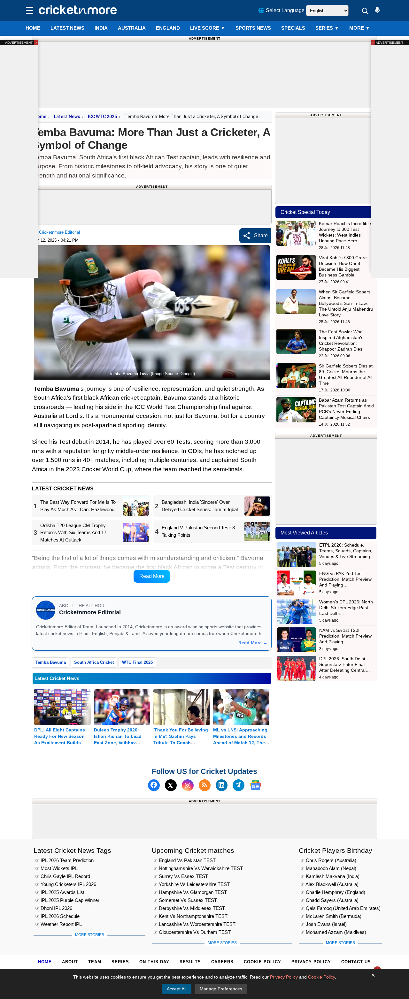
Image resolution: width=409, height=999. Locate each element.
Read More (152, 576)
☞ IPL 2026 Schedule (57, 916)
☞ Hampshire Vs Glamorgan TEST (190, 892)
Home (33, 28)
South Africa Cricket (94, 662)
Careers (222, 961)
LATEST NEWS (67, 28)
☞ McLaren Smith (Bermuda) (330, 916)
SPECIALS (293, 28)
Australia (132, 28)
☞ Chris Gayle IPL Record (62, 876)
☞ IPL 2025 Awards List (59, 892)
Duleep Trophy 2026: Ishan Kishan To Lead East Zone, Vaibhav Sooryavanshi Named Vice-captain (118, 742)
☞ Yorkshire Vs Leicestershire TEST (191, 884)
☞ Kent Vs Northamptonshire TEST (190, 916)
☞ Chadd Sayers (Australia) (329, 900)
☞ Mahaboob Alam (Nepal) (328, 868)
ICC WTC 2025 (102, 116)
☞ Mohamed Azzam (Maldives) (333, 932)
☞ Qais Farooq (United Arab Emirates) (340, 908)
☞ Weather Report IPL (58, 924)
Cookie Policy (262, 961)
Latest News (67, 116)
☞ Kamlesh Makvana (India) (329, 876)
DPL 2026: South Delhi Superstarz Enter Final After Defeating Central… (344, 664)
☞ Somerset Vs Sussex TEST (185, 900)
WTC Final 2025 (137, 662)
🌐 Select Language (281, 10)
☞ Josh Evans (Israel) (323, 924)
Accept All (176, 988)
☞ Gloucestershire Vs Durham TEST (192, 932)
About (70, 961)
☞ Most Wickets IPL (56, 868)
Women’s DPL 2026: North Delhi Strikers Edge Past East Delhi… (346, 607)
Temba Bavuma (50, 662)
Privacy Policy (311, 961)
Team (94, 961)
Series (327, 28)
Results (190, 961)
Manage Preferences (221, 988)
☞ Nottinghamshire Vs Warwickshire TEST (198, 868)
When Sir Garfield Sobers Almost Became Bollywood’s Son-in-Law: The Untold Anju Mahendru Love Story (346, 303)
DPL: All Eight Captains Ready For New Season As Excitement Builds (59, 736)
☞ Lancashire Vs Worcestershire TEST (194, 924)
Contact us (356, 961)
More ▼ (359, 28)
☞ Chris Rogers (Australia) (328, 860)
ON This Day (154, 961)
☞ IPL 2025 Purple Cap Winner (67, 900)
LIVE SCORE (207, 28)
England (168, 28)
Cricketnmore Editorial (59, 232)
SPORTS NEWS (253, 28)
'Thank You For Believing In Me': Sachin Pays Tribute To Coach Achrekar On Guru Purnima (180, 742)
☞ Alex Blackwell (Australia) (329, 884)
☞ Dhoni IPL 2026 (53, 908)
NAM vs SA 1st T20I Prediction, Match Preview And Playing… (345, 636)
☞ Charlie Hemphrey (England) (332, 892)
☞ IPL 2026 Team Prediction (64, 860)
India (101, 28)
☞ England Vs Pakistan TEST (184, 860)
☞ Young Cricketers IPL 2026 (65, 884)
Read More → (252, 642)
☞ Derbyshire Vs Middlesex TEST (189, 908)
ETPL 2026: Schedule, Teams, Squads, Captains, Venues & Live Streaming (345, 550)
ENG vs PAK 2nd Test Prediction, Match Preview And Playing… (345, 579)
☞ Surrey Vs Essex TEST (180, 876)
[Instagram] (188, 785)
